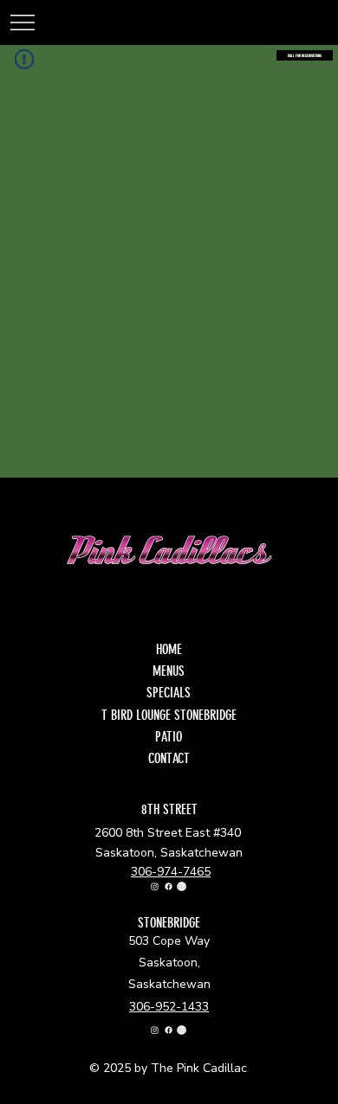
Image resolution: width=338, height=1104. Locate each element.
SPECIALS (168, 692)
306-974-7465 (171, 871)
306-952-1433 (169, 1006)
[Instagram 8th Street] (154, 886)
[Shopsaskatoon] (181, 886)
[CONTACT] (224, 758)
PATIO (168, 737)
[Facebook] (168, 886)
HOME (169, 649)
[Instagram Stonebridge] (154, 1030)
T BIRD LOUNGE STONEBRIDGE (169, 715)
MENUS (169, 671)
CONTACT (169, 758)
